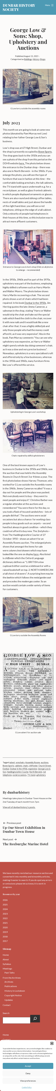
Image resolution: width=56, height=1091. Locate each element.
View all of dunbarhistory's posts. (19, 807)
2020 (5, 927)
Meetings (7, 968)
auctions (44, 762)
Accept (28, 1066)
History (36, 59)
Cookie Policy (27, 1087)
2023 (5, 913)
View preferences (28, 1081)
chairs (25, 766)
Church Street (44, 766)
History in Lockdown (14, 990)
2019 (5, 932)
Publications (10, 986)
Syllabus (7, 964)
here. (22, 163)
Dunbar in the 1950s (35, 302)
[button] (52, 1043)
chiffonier (33, 766)
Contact (6, 1005)
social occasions (20, 775)
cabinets (18, 766)
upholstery (41, 775)
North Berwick (35, 772)
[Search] (35, 1018)
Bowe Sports (45, 151)
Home (6, 955)
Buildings (28, 59)
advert (12, 762)
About (6, 959)
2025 (5, 904)
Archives (8, 981)
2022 (5, 918)
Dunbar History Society (19, 7)
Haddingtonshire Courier (18, 772)
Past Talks (9, 972)
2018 (5, 936)
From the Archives (12, 977)
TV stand (31, 775)
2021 (5, 923)
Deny (28, 1073)
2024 (5, 909)
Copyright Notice (13, 995)
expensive (32, 769)
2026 (5, 900)
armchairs (20, 762)
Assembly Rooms (32, 762)
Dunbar (6, 769)
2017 (5, 941)
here (36, 554)
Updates (8, 1000)
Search (6, 1013)
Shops (42, 59)
